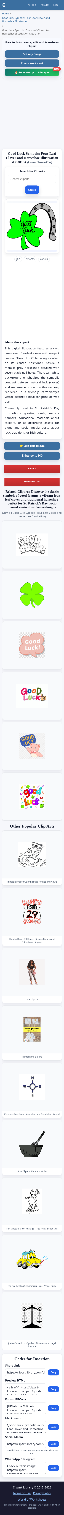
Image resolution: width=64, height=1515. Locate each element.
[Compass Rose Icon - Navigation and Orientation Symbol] (32, 1087)
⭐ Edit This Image (32, 446)
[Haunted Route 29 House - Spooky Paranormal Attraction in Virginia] (32, 912)
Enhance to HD (32, 455)
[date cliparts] (32, 972)
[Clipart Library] (4, 5)
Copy (53, 1372)
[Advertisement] (32, 114)
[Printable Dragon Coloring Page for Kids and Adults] (32, 854)
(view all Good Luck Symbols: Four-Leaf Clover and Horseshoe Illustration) (32, 514)
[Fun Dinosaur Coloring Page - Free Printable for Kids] (32, 1202)
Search (32, 190)
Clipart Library (23, 1487)
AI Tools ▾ (33, 4)
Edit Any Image (32, 54)
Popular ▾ (45, 4)
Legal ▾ (57, 4)
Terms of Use (22, 1493)
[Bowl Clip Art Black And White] (32, 1144)
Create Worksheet (32, 63)
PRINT (32, 468)
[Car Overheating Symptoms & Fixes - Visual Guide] (32, 1259)
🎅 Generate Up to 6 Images (37, 71)
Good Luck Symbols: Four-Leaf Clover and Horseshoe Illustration (26, 19)
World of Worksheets (32, 1499)
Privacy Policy (42, 1493)
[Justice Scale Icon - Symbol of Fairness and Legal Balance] (32, 1316)
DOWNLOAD (32, 481)
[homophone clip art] (32, 1029)
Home (5, 13)
